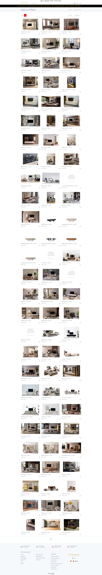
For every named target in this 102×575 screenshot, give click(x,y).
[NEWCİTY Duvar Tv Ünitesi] (31, 159)
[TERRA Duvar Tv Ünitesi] (31, 505)
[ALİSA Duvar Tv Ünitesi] (31, 198)
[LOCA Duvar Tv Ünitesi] (71, 428)
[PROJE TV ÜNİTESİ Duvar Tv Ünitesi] (71, 82)
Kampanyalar (47, 0)
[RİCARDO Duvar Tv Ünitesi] (51, 332)
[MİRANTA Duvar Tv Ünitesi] (51, 275)
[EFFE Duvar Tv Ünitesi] (71, 63)
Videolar (22, 563)
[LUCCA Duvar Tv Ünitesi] (51, 255)
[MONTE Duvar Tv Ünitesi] (31, 140)
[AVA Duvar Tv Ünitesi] (31, 486)
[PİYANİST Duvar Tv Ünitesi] (71, 313)
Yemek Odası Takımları (31, 6)
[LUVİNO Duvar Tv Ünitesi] (31, 275)
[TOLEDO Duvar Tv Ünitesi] (51, 24)
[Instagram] (75, 558)
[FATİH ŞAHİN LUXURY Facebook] (41, 0)
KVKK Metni (38, 559)
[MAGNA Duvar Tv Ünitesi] (51, 313)
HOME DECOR (77, 6)
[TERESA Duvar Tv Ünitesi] (31, 24)
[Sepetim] (80, 3)
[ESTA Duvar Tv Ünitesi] (71, 409)
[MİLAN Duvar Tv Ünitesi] (71, 525)
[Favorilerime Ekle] (39, 34)
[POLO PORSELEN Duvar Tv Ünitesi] (31, 101)
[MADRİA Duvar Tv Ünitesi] (71, 159)
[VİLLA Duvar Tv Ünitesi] (71, 371)
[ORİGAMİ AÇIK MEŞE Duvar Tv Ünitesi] (71, 236)
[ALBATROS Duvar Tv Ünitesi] (51, 101)
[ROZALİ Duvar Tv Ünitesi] (71, 294)
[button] (82, 6)
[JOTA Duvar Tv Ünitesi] (71, 332)
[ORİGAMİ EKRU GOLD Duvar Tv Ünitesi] (31, 236)
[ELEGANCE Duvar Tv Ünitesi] (31, 390)
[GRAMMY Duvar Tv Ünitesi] (51, 448)
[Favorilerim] (72, 3)
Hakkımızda (23, 556)
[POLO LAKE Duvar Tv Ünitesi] (71, 101)
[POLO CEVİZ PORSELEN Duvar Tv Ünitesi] (71, 178)
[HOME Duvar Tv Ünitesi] (71, 24)
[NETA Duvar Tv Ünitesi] (51, 140)
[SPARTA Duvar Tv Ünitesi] (51, 467)
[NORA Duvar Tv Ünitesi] (51, 159)
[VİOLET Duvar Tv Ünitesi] (71, 44)
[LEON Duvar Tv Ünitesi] (31, 121)
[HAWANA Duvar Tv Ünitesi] (71, 121)
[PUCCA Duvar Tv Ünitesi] (51, 352)
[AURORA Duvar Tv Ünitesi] (31, 313)
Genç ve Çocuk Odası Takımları (58, 6)
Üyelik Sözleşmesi (39, 556)
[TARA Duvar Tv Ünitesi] (71, 352)
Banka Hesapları (24, 558)
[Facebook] (73, 558)
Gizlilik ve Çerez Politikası (40, 558)
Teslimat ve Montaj (39, 554)
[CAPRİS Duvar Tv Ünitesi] (31, 63)
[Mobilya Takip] (51, 573)
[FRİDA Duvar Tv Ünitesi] (31, 525)
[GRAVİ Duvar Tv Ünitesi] (51, 486)
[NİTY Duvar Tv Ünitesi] (71, 390)
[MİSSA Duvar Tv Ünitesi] (71, 140)
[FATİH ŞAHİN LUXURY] (24, 3)
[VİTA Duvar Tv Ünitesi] (51, 121)
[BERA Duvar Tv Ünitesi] (51, 525)
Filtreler (77, 15)
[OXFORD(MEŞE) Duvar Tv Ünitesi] (71, 448)
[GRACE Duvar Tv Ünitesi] (31, 428)
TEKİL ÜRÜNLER (54, 569)
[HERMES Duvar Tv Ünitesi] (51, 505)
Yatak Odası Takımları (21, 6)
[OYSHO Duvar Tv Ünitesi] (31, 352)
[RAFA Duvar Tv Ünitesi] (51, 371)
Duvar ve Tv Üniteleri (69, 6)
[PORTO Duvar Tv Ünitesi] (51, 198)
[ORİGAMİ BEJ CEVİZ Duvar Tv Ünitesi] (71, 217)
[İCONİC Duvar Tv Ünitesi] (31, 82)
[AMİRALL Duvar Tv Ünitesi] (71, 275)
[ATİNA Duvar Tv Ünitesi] (51, 63)
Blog (21, 561)
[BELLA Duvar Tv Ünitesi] (51, 178)
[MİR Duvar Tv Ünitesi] (71, 467)
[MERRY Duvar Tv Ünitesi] (31, 332)
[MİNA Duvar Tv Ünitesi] (31, 448)
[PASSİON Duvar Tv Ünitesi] (31, 371)
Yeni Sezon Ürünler (57, 0)
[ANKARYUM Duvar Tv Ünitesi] (51, 294)
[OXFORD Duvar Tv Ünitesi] (31, 178)
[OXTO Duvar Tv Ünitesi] (71, 255)
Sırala (70, 15)
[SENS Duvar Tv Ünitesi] (31, 217)
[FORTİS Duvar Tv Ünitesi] (31, 467)
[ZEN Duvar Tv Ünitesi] (71, 198)
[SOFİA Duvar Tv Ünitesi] (51, 44)
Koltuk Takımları (40, 6)
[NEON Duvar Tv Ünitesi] (51, 82)
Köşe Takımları (48, 6)
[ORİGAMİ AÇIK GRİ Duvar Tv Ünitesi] (51, 236)
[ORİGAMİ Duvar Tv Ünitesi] (51, 217)
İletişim (51, 0)
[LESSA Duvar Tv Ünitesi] (51, 428)
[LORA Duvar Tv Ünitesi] (51, 409)
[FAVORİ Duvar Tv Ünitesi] (51, 390)
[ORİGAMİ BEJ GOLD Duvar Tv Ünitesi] (31, 255)
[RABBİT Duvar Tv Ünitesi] (31, 294)
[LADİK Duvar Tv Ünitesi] (31, 44)
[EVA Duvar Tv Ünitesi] (71, 486)
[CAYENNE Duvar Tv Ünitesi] (71, 505)
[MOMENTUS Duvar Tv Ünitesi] (31, 409)
